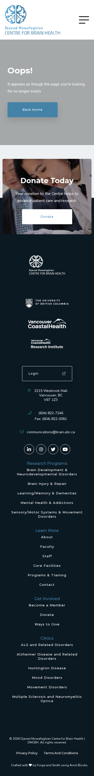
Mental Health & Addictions (47, 503)
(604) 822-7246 (50, 413)
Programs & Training (47, 575)
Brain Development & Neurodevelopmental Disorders (47, 472)
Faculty (47, 546)
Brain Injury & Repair (47, 484)
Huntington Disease (47, 668)
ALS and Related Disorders (47, 645)
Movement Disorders (47, 687)
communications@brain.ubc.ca (51, 432)
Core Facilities (47, 566)
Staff (47, 556)
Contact (47, 585)
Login (34, 373)
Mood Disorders (47, 678)
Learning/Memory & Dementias (47, 493)
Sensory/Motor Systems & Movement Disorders (47, 514)
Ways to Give (47, 624)
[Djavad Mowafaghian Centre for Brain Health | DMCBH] (32, 20)
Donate (47, 216)
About (47, 537)
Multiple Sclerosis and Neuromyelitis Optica (47, 699)
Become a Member (47, 605)
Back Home (33, 110)
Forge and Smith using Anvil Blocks (62, 765)
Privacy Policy (27, 753)
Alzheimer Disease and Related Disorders (47, 656)
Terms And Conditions (61, 753)
